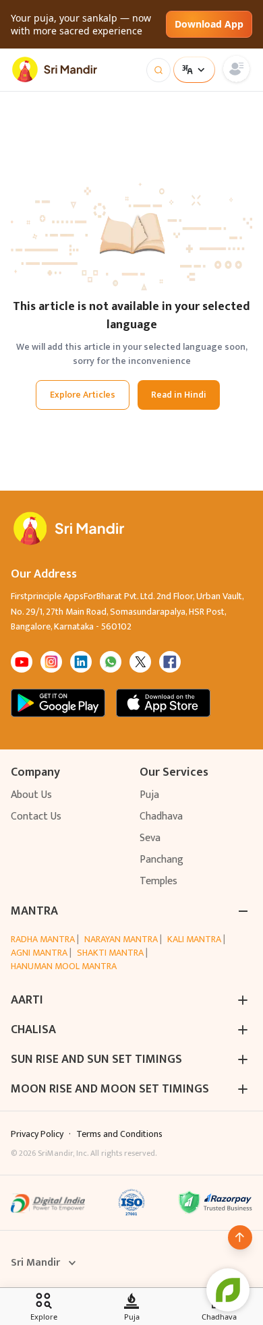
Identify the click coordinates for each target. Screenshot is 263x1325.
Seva (150, 838)
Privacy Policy (37, 1134)
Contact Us (36, 816)
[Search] (158, 70)
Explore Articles (82, 394)
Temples (158, 881)
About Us (31, 795)
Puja (149, 795)
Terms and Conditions (119, 1134)
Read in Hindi (178, 394)
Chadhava (161, 816)
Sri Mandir (35, 1263)
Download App (209, 24)
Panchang (161, 860)
